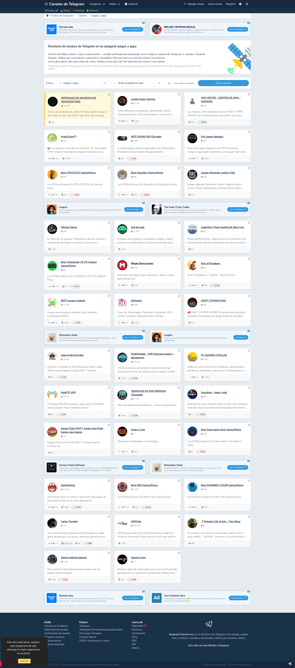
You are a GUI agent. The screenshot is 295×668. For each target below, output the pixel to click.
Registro (230, 4)
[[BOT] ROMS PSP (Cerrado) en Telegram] (179, 132)
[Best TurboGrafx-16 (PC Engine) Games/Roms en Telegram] (109, 259)
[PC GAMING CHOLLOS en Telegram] (249, 350)
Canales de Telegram (61, 15)
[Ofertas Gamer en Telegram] (109, 222)
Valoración (93, 10)
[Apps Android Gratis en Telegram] (109, 350)
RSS (134, 640)
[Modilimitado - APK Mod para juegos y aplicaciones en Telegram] (179, 350)
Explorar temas (52, 640)
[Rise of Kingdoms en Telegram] (249, 259)
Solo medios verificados (184, 83)
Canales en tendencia (56, 626)
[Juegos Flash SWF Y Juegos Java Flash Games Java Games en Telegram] (109, 425)
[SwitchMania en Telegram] (109, 480)
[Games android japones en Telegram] (109, 553)
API (134, 644)
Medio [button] (112, 4)
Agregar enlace (195, 4)
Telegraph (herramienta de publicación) (100, 629)
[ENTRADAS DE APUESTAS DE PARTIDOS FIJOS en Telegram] (109, 94)
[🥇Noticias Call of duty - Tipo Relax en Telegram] (249, 517)
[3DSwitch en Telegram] (179, 296)
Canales (82, 15)
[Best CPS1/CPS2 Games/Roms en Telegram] (109, 168)
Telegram (84, 626)
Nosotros (137, 629)
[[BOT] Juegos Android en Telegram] (109, 296)
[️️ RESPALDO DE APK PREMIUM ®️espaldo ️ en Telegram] (179, 388)
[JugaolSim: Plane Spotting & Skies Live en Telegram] (249, 222)
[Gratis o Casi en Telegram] (179, 425)
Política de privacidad (214, 664)
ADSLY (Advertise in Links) (94, 640)
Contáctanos (139, 633)
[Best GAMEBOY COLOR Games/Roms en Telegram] (249, 480)
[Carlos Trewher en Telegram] (109, 517)
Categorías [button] (95, 4)
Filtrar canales (223, 83)
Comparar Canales (54, 637)
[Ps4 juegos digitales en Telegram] (249, 132)
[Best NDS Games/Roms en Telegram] (179, 480)
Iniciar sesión (215, 4)
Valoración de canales (56, 629)
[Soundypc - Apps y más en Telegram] (249, 388)
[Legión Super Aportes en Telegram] (179, 94)
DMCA (135, 648)
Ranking (66, 10)
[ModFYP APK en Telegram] (109, 388)
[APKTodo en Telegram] (179, 517)
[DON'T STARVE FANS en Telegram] (249, 296)
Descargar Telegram (90, 633)
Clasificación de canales (57, 633)
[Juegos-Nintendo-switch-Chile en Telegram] (249, 168)
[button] (240, 4)
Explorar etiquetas (54, 644)
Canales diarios (87, 637)
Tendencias (79, 10)
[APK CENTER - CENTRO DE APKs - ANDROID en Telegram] (249, 94)
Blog (134, 637)
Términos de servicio (239, 664)
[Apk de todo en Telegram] (179, 222)
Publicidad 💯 (139, 626)
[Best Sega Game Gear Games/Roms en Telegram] (249, 425)
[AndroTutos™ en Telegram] (109, 132)
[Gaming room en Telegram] (179, 553)
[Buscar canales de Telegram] (247, 4)
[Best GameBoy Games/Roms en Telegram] (179, 168)
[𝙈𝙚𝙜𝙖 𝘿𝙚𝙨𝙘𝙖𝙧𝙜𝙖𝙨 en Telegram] (179, 259)
